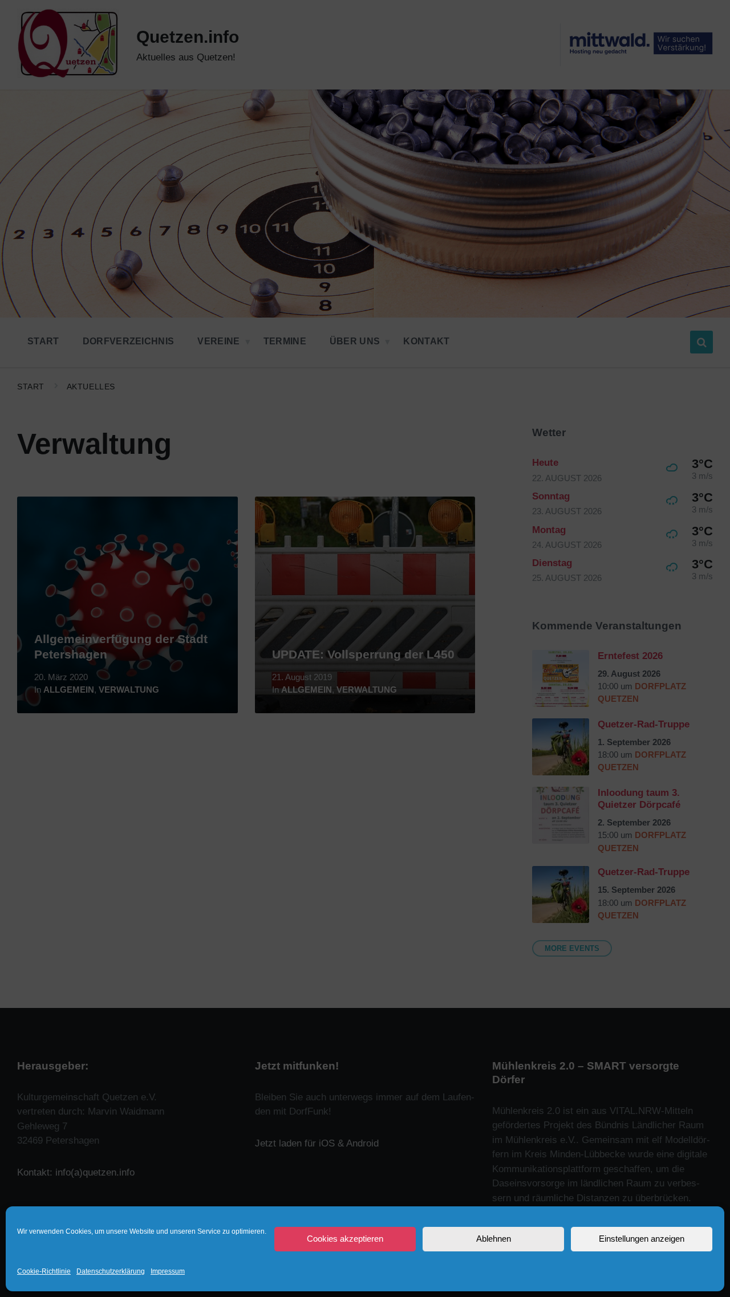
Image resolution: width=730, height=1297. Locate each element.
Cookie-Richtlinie (44, 1271)
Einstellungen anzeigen (641, 1238)
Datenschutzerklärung (110, 1271)
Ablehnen (493, 1238)
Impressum (168, 1271)
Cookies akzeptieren (345, 1238)
